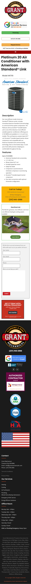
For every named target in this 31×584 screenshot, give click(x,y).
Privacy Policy (5, 476)
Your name (6, 250)
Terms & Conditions (7, 471)
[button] (15, 52)
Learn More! (15, 237)
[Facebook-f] (13, 369)
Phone (4, 263)
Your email (6, 256)
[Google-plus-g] (17, 369)
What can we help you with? (10, 269)
